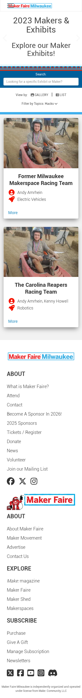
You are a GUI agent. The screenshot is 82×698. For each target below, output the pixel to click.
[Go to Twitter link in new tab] (23, 481)
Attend (13, 395)
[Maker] (12, 192)
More (13, 212)
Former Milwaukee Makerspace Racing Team (41, 179)
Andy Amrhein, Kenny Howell (42, 301)
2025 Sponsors (22, 423)
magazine (23, 581)
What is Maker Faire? (28, 386)
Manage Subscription (28, 651)
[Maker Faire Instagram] (41, 673)
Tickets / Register (24, 432)
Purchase (16, 633)
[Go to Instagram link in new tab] (34, 481)
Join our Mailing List (27, 469)
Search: (41, 74)
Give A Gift (17, 642)
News (12, 450)
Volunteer (16, 460)
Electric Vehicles (31, 199)
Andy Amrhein (29, 192)
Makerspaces (20, 608)
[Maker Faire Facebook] (20, 673)
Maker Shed (19, 599)
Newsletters (18, 660)
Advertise (16, 547)
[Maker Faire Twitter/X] (10, 673)
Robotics (25, 308)
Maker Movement (24, 538)
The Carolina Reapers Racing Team (41, 288)
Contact (14, 405)
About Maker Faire (25, 529)
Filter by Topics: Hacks (38, 103)
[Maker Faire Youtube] (30, 673)
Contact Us (18, 556)
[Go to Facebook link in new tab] (11, 481)
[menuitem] (41, 386)
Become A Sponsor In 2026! (34, 414)
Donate (14, 441)
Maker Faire (19, 590)
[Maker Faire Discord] (53, 673)
